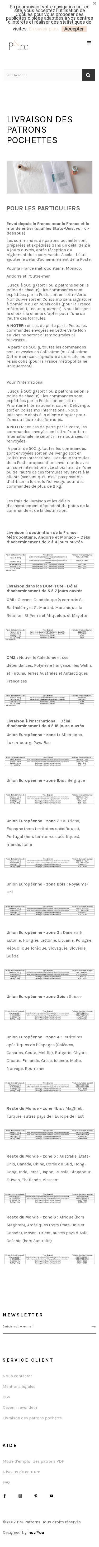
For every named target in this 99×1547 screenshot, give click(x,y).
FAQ (6, 1482)
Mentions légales (19, 1386)
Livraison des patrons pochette (32, 1417)
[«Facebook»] (5, 1495)
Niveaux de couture (21, 1471)
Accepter (74, 29)
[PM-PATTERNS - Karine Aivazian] (27, 45)
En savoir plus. (44, 29)
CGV (6, 1396)
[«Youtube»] (51, 1495)
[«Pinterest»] (36, 1495)
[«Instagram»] (20, 1495)
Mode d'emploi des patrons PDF (33, 1461)
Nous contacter (17, 1375)
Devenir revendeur (20, 1407)
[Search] (89, 49)
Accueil (10, 86)
